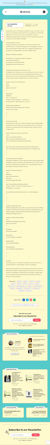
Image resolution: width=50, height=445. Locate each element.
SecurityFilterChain (38, 286)
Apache (20, 281)
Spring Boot (20, 288)
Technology (22, 290)
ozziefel (18, 342)
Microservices (12, 286)
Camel (39, 281)
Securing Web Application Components (12, 412)
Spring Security (37, 288)
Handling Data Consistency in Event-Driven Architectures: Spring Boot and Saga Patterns (38, 377)
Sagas (30, 286)
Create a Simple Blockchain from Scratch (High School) (38, 345)
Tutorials (29, 290)
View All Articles (14, 353)
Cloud (20, 283)
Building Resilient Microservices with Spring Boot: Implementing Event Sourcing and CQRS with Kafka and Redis (39, 393)
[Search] (44, 12)
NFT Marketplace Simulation (39, 339)
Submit (37, 320)
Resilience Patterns (22, 286)
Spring (13, 288)
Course (31, 283)
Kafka (38, 283)
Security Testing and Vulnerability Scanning (39, 412)
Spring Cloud (28, 288)
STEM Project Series (21, 3)
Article (32, 281)
